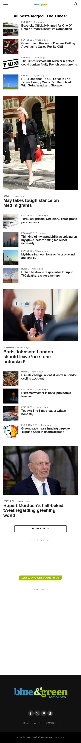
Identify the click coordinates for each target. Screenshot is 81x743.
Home (26, 723)
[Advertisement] (40, 557)
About (38, 723)
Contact (52, 723)
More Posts (40, 528)
